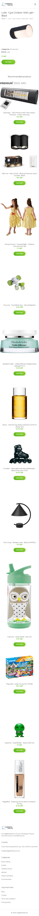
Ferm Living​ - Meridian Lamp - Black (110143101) (19, 542)
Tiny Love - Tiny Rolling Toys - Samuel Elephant (19, 305)
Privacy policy (6, 902)
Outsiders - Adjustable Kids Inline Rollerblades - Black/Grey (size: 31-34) (19, 469)
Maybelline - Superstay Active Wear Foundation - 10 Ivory (20, 803)
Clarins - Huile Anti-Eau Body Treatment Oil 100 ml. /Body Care (19, 426)
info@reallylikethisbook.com (10, 851)
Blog (3, 892)
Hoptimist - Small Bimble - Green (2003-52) (19, 743)
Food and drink (6, 879)
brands (3, 865)
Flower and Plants (7, 876)
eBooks (4, 872)
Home (3, 19)
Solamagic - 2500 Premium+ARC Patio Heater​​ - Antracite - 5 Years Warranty (19, 114)
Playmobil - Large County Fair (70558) (19, 684)
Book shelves (5, 862)
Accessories (14, 49)
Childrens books (6, 869)
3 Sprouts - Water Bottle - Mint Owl (19, 637)
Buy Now (8, 62)
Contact (4, 895)
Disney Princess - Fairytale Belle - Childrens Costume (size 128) (19, 245)
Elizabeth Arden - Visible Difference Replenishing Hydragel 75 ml (19, 365)
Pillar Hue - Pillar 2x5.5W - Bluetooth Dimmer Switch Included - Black (19, 174)
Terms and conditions (8, 899)
